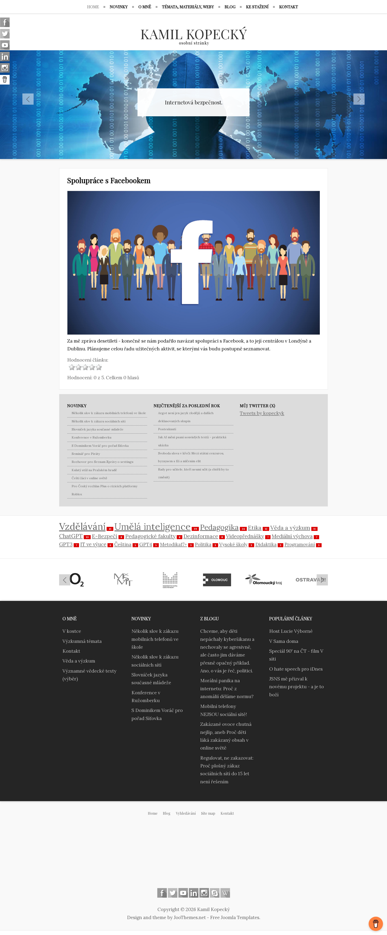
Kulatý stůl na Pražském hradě (94, 470)
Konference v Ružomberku (91, 437)
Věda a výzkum (290, 527)
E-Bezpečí (104, 536)
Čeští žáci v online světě (89, 478)
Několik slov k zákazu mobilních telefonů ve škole (109, 413)
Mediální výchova (292, 536)
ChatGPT (71, 536)
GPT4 (145, 544)
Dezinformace (200, 536)
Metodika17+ (173, 544)
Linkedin (193, 893)
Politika (203, 544)
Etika (255, 527)
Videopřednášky (245, 536)
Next (359, 99)
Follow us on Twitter (172, 893)
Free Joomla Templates (234, 917)
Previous (28, 99)
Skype (214, 893)
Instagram (204, 893)
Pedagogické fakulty (150, 536)
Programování (299, 544)
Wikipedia (225, 893)
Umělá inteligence (152, 526)
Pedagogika (219, 527)
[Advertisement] (193, 855)
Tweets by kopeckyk (262, 413)
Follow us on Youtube (183, 893)
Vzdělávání (82, 526)
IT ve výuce (93, 544)
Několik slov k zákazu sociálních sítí (98, 421)
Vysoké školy (233, 544)
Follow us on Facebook (162, 893)
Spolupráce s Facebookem (108, 180)
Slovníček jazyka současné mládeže (97, 429)
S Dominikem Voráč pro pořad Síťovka (100, 446)
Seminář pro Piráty (86, 454)
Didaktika (266, 544)
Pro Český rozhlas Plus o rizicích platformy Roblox (104, 490)
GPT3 (66, 544)
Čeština (122, 544)
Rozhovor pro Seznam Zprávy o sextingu (102, 462)
